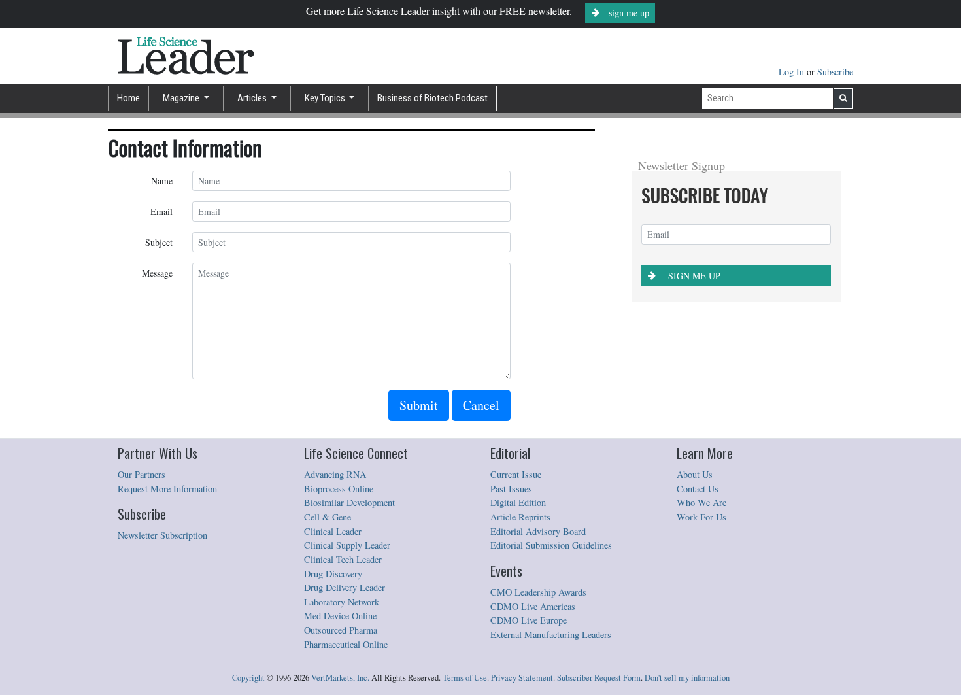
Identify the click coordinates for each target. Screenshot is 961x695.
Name (162, 181)
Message (157, 273)
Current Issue (515, 474)
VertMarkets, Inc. (340, 677)
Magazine (182, 98)
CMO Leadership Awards (538, 592)
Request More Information (167, 489)
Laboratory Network (341, 602)
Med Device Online (340, 615)
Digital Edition (518, 502)
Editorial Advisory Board (538, 531)
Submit (418, 405)
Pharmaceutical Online (346, 644)
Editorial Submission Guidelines (551, 545)
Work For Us (701, 517)
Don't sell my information (687, 677)
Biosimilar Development (349, 502)
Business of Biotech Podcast (432, 98)
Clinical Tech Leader (343, 559)
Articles (253, 98)
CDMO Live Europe (528, 620)
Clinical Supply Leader (347, 545)
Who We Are (701, 502)
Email (161, 211)
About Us (695, 474)
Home (128, 98)
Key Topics (326, 98)
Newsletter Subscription (162, 535)
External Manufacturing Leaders (550, 634)
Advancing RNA (335, 474)
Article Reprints (520, 517)
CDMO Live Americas (532, 606)
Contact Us (697, 489)
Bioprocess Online (338, 489)
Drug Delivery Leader (344, 587)
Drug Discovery (333, 574)
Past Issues (511, 489)
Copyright (248, 677)
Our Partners (141, 474)
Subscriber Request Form (599, 677)
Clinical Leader (333, 531)
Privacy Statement (522, 677)
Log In (793, 71)
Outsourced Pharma (340, 630)
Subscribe (835, 71)
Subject (159, 242)
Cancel (481, 405)
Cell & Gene (327, 517)
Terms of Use (465, 677)
